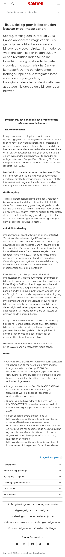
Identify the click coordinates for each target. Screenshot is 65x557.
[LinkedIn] (32, 544)
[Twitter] (40, 544)
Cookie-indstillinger (45, 528)
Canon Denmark (31, 537)
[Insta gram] (25, 544)
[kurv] (5, 3)
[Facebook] (17, 544)
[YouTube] (48, 544)
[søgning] (12, 3)
